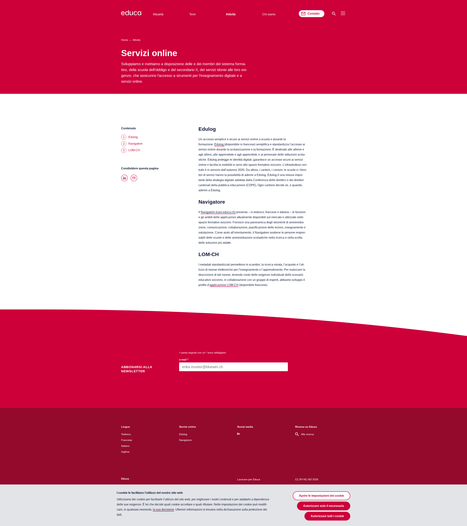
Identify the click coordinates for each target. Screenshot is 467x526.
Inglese (125, 451)
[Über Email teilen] (134, 178)
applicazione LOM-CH (224, 284)
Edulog (219, 144)
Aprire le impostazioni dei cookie (321, 495)
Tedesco (126, 434)
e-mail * (183, 359)
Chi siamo (268, 14)
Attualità (158, 14)
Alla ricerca (307, 434)
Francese (126, 440)
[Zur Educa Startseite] (131, 14)
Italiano (125, 445)
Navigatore (185, 440)
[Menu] (342, 13)
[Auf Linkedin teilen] (124, 178)
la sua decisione (163, 509)
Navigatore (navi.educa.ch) (218, 212)
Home (124, 39)
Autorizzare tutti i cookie (327, 516)
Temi (192, 14)
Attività (231, 14)
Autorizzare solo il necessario (323, 505)
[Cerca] (333, 13)
